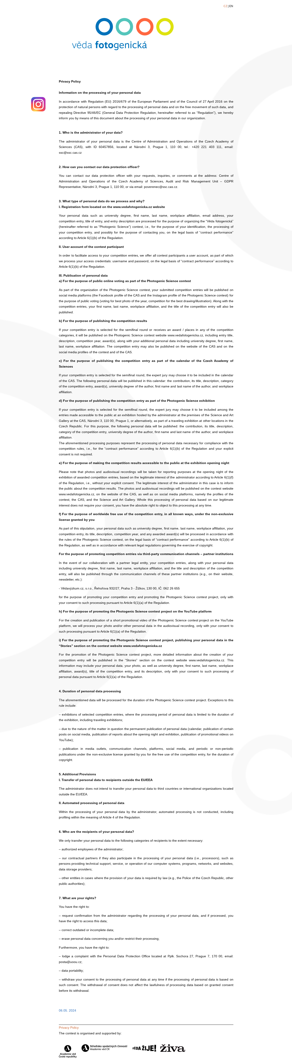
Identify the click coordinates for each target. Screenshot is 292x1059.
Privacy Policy (69, 1027)
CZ (225, 6)
